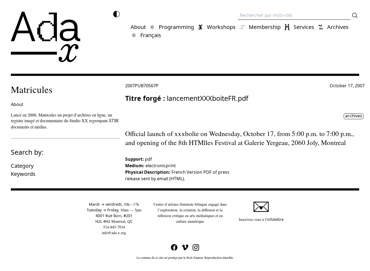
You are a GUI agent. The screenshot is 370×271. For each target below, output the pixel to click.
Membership (265, 27)
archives (353, 116)
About (138, 27)
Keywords (23, 174)
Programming (176, 27)
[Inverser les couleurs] (116, 14)
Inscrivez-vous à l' (261, 219)
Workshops (221, 27)
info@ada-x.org (114, 232)
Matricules (32, 89)
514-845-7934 (114, 227)
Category (22, 165)
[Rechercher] (354, 15)
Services (304, 27)
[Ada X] (45, 37)
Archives (338, 27)
